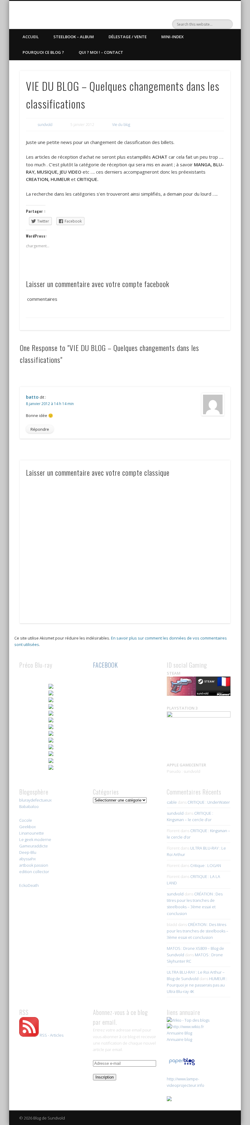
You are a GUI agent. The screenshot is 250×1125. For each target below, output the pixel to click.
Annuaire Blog (179, 1033)
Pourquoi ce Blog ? (43, 52)
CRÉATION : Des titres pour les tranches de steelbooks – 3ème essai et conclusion (197, 931)
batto (32, 397)
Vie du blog (121, 124)
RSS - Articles (51, 1035)
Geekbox (27, 826)
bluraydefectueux (35, 800)
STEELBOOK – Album (73, 36)
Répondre (39, 429)
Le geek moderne (35, 839)
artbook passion (33, 865)
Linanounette (31, 833)
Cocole (25, 820)
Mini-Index (172, 36)
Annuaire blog (179, 1039)
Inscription (104, 1077)
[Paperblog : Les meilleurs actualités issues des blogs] (182, 1065)
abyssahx (27, 858)
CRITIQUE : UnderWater (209, 802)
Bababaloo (29, 806)
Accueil (31, 36)
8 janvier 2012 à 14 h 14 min (50, 403)
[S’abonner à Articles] (29, 1035)
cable (172, 802)
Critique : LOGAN (205, 865)
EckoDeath (29, 885)
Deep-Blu (27, 852)
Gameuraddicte (33, 846)
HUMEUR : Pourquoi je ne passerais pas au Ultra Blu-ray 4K (197, 985)
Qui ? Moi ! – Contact (101, 52)
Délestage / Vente (128, 36)
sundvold (45, 124)
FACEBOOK (105, 664)
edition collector (34, 871)
